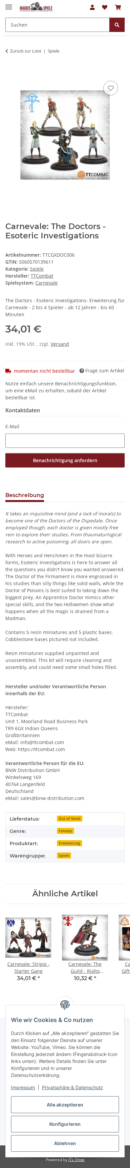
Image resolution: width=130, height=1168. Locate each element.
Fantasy (65, 831)
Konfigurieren (65, 1124)
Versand (60, 344)
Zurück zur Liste (25, 51)
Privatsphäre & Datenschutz (72, 1087)
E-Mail (12, 426)
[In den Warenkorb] (10, 71)
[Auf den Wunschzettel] (110, 88)
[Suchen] (117, 25)
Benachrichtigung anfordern (65, 460)
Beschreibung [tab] (24, 495)
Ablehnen (65, 1143)
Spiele (37, 269)
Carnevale (46, 283)
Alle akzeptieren (65, 1104)
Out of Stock (69, 818)
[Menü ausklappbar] (8, 4)
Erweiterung (69, 843)
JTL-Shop (76, 1159)
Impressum (23, 1087)
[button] (92, 7)
